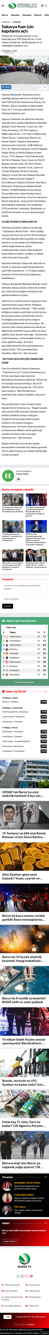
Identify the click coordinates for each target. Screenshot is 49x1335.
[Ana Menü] (3, 6)
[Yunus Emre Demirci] (7, 1198)
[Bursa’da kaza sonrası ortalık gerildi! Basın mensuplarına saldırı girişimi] (24, 898)
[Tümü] (45, 1177)
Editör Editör (22, 474)
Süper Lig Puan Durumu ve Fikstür (12, 1298)
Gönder (7, 606)
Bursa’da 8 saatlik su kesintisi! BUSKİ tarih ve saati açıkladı (24, 1000)
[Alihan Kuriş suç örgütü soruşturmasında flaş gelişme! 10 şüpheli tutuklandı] (12, 555)
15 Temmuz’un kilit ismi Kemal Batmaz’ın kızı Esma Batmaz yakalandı (12, 510)
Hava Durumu (34, 1285)
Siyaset (38, 15)
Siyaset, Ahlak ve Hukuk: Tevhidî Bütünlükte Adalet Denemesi (29, 1199)
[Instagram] (27, 1276)
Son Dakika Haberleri (12, 1306)
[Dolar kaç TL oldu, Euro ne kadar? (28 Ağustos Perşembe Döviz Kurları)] (24, 1104)
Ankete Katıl (9, 1241)
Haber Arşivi (34, 1306)
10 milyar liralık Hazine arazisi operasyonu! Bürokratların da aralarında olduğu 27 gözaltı (35, 512)
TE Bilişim (30, 1325)
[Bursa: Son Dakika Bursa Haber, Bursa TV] (22, 6)
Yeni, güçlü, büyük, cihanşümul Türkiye (28, 1211)
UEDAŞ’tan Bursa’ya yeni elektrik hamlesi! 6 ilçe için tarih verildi (21, 794)
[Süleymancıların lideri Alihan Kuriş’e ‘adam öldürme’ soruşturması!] (36, 555)
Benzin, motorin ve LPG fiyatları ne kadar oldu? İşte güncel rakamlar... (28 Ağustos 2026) (22, 1083)
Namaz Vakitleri (11, 1291)
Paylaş (7, 87)
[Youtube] (31, 1276)
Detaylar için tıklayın (24, 682)
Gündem (15, 15)
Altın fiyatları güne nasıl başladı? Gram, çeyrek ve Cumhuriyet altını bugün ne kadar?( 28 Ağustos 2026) (22, 876)
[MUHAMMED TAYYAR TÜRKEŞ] (7, 1186)
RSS (8, 1317)
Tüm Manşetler (35, 1297)
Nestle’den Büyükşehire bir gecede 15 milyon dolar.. (26, 1187)
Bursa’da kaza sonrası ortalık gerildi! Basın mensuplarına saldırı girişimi (23, 918)
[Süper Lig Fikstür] (45, 691)
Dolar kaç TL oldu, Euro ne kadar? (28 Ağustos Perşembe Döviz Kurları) (24, 1124)
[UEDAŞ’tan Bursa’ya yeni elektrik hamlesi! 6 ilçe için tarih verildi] (24, 774)
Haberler (6, 22)
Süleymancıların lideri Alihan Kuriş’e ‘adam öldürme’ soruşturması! (36, 565)
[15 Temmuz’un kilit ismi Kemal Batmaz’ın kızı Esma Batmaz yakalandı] (12, 500)
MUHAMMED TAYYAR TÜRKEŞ (27, 1183)
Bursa (5, 15)
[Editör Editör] (8, 476)
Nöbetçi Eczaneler (12, 1285)
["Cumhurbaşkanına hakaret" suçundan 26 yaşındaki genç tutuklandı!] (12, 526)
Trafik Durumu (34, 1291)
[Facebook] (18, 1276)
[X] (22, 1276)
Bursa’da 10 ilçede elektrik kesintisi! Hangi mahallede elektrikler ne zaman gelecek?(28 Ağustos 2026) (24, 959)
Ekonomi (26, 15)
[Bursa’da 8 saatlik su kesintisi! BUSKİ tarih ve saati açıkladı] (24, 980)
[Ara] (46, 6)
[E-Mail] (18, 479)
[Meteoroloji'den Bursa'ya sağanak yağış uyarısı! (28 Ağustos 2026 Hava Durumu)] (24, 1145)
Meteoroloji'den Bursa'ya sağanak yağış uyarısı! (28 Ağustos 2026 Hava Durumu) (23, 1165)
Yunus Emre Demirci (24, 1195)
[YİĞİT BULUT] (7, 1210)
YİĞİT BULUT (20, 1207)
